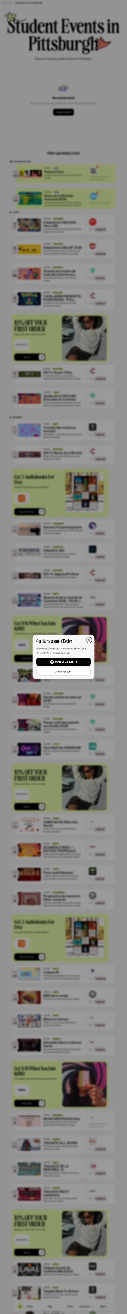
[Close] (89, 640)
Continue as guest (63, 671)
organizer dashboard (61, 653)
